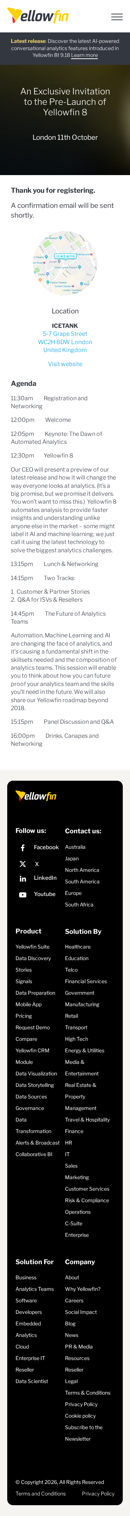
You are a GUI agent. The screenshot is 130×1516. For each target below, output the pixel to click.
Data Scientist (32, 1381)
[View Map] (65, 263)
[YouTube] (38, 896)
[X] (38, 864)
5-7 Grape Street (65, 333)
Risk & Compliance (87, 1200)
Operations (78, 1212)
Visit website (65, 364)
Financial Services (86, 981)
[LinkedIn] (38, 879)
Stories (24, 970)
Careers (74, 1300)
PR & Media (79, 1346)
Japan (72, 858)
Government (79, 993)
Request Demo (33, 1027)
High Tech (76, 1039)
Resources (77, 1358)
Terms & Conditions (87, 1393)
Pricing (24, 1016)
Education (76, 958)
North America (82, 870)
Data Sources (31, 1096)
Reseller (25, 1369)
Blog (70, 1323)
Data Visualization (36, 1073)
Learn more (84, 55)
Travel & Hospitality (87, 1119)
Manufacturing (82, 1004)
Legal (71, 1381)
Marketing (77, 1177)
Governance (30, 1108)
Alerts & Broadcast (38, 1143)
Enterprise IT (30, 1358)
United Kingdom (65, 350)
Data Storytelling (35, 1085)
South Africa (79, 904)
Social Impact (81, 1312)
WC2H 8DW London (65, 342)
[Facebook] (38, 849)
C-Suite (73, 1223)
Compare (26, 1039)
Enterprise (77, 1235)
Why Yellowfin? (82, 1289)
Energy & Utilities (84, 1050)
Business (26, 1277)
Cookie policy (80, 1416)
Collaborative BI (34, 1154)
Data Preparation (35, 993)
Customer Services (87, 1189)
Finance (74, 1131)
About (72, 1277)
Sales (71, 1166)
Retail (71, 1016)
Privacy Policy (81, 1404)
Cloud (22, 1346)
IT (67, 1154)
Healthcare (78, 947)
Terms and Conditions (41, 1493)
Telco (71, 970)
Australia (75, 847)
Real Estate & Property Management (80, 1096)
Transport (76, 1027)
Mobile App (29, 1004)
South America (82, 881)
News (71, 1335)
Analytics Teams (35, 1289)
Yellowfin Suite (32, 947)
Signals (24, 981)
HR (68, 1143)
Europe (73, 893)
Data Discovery (33, 958)
